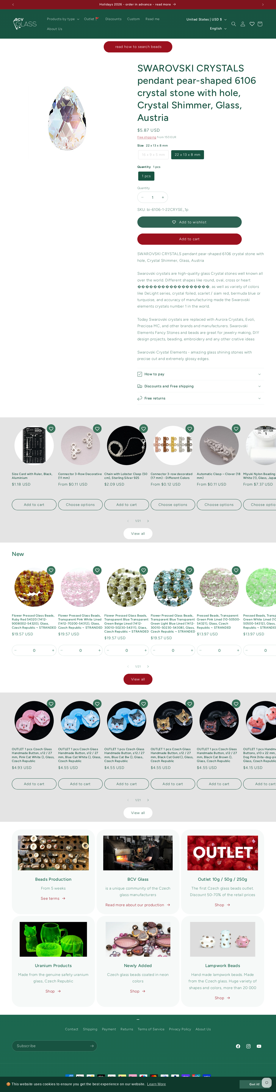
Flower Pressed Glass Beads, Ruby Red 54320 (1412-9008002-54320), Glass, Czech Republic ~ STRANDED (34, 622)
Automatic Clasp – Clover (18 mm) (218, 476)
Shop (219, 905)
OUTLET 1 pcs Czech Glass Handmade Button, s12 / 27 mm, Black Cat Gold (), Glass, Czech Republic (172, 755)
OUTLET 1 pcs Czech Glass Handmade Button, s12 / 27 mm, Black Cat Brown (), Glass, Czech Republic (217, 755)
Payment (109, 1029)
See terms (50, 898)
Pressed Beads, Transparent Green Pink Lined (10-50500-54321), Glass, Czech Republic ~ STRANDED (218, 622)
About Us (203, 1029)
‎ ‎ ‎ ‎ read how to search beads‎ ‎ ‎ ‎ (138, 46)
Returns (127, 1029)
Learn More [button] (156, 1084)
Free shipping (146, 137)
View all (138, 533)
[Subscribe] (92, 1046)
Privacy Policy (180, 1029)
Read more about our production (134, 905)
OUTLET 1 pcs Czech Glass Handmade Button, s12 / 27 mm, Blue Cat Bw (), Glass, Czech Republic (124, 755)
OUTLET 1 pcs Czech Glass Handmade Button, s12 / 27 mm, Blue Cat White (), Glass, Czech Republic (79, 755)
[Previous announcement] (13, 4)
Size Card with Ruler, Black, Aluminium (32, 476)
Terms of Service (151, 1029)
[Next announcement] (263, 4)
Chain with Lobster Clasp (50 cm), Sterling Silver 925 (125, 476)
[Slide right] (148, 521)
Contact (71, 1029)
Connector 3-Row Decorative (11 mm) (80, 476)
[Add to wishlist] (51, 428)
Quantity (143, 188)
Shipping (90, 1029)
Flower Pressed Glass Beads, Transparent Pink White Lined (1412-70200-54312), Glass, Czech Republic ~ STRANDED (80, 622)
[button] (62, 19)
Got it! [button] (254, 1084)
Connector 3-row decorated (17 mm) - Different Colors (172, 476)
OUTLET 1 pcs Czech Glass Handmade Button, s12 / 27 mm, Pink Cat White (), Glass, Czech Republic (33, 755)
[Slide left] (128, 521)
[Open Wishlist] (252, 24)
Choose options (80, 504)
